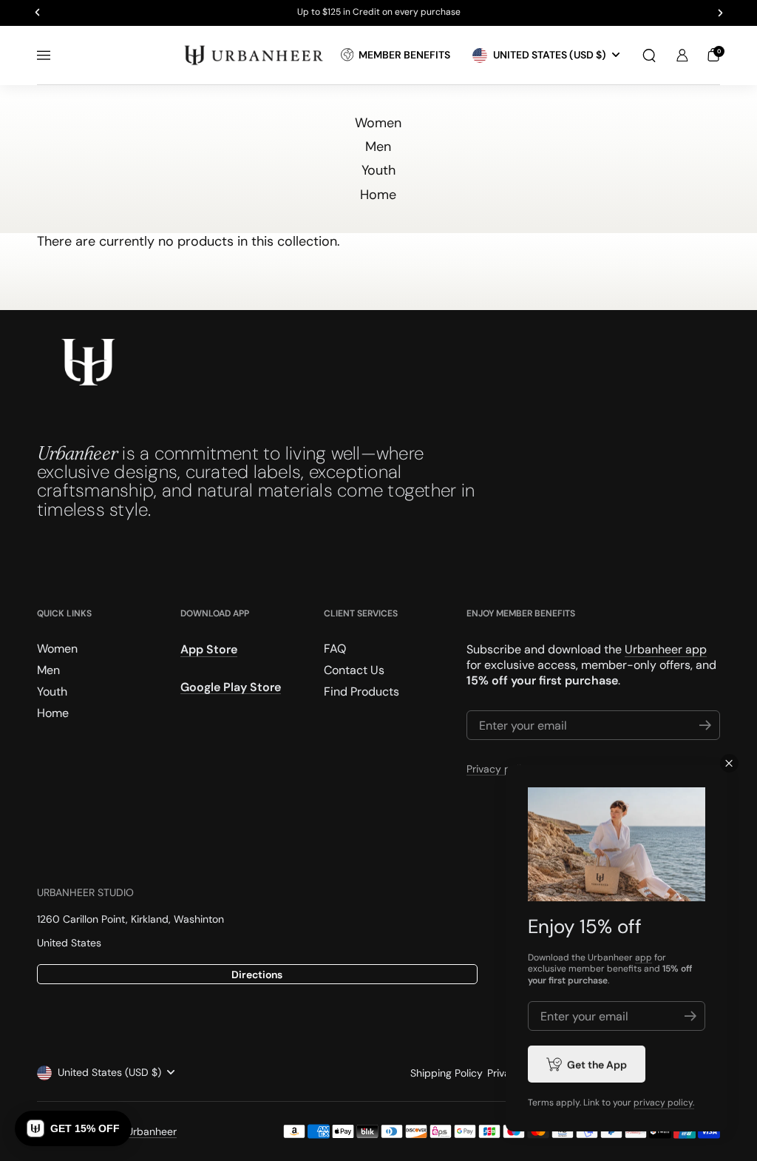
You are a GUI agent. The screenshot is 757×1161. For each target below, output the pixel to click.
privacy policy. (664, 1102)
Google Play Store (230, 687)
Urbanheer (151, 1131)
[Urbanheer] (254, 55)
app (643, 957)
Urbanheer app (666, 649)
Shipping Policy (446, 1073)
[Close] (729, 763)
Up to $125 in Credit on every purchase (379, 12)
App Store (208, 649)
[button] (649, 55)
